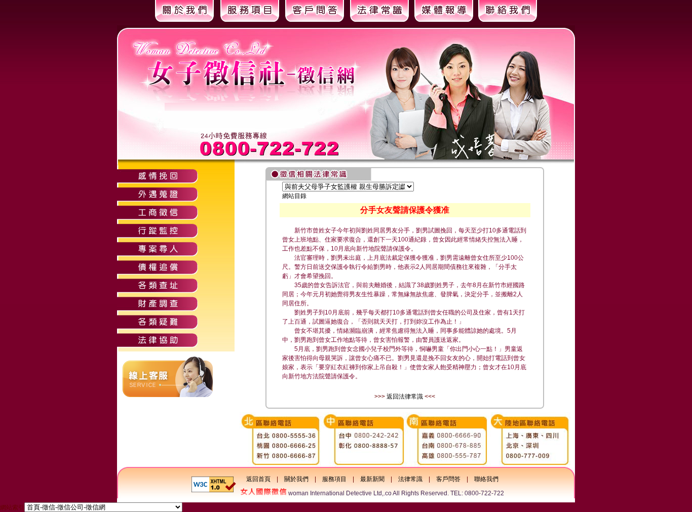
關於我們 (296, 479)
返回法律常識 (405, 396)
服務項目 (334, 479)
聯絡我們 (486, 479)
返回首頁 (258, 479)
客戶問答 (448, 479)
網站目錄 (294, 196)
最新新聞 (372, 479)
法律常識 (410, 479)
